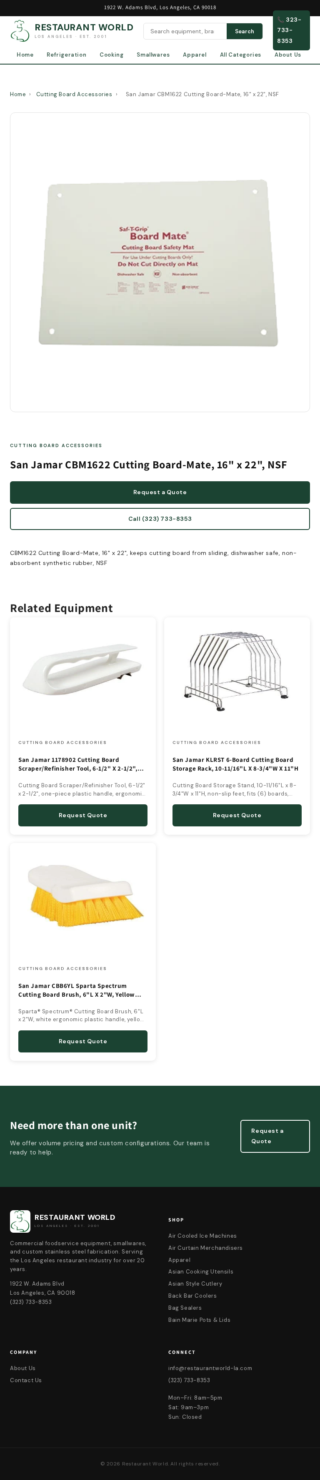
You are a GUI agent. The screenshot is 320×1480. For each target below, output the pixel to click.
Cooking (111, 54)
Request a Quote (160, 492)
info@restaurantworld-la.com (210, 1368)
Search (244, 31)
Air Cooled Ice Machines (202, 1235)
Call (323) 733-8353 (160, 518)
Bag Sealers (185, 1307)
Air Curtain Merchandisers (205, 1247)
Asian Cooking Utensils (200, 1271)
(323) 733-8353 (189, 1380)
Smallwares (153, 54)
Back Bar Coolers (192, 1295)
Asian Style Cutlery (195, 1283)
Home (25, 54)
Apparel (194, 54)
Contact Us (26, 1380)
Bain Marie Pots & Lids (199, 1319)
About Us (288, 54)
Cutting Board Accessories (74, 94)
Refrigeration (66, 54)
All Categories (240, 54)
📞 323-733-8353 (289, 30)
